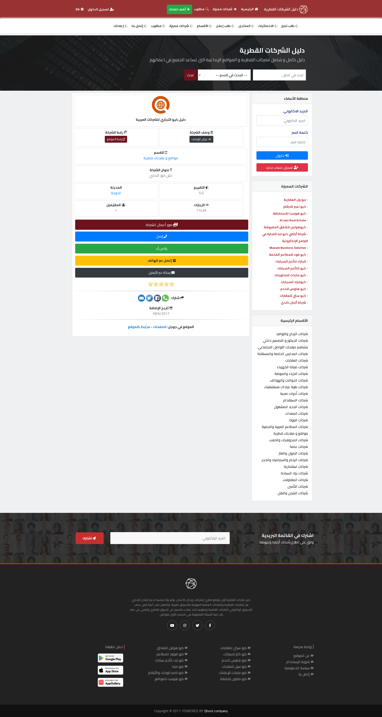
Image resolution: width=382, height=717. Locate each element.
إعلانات (119, 26)
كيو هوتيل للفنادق (171, 648)
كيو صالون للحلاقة (234, 679)
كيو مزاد (178, 666)
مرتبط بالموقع (139, 327)
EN (78, 9)
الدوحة (116, 193)
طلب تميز (288, 26)
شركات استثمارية (296, 466)
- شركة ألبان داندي (294, 302)
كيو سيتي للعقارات (234, 648)
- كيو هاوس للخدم (294, 289)
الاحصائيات (266, 26)
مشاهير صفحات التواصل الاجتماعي (283, 347)
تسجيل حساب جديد (280, 167)
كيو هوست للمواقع (170, 679)
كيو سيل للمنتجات (235, 666)
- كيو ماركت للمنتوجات (291, 275)
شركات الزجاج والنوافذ (292, 333)
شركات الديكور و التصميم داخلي (285, 340)
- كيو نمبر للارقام (295, 206)
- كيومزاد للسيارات (294, 282)
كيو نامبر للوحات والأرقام (166, 672)
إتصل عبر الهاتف (160, 260)
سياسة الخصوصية (298, 668)
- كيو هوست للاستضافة (290, 213)
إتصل (160, 236)
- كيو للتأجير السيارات (292, 268)
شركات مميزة (223, 9)
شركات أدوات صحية (294, 393)
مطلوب (199, 9)
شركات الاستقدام (295, 400)
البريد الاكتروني (295, 111)
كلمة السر (300, 132)
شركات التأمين (298, 486)
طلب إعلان (223, 26)
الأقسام (203, 26)
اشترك (87, 538)
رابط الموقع (114, 139)
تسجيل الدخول (98, 9)
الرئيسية (247, 9)
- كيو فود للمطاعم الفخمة (288, 254)
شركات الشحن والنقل (293, 493)
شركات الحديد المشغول (291, 406)
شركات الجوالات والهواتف (289, 380)
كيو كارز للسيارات (235, 654)
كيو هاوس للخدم (235, 660)
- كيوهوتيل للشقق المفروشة (286, 227)
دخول (280, 155)
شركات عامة (299, 446)
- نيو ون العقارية (296, 200)
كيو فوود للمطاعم (171, 654)
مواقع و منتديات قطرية (290, 433)
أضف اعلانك (178, 9)
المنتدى (244, 26)
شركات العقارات (296, 360)
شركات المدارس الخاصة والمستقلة (282, 353)
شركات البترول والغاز (293, 453)
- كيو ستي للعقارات (294, 296)
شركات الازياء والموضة (291, 373)
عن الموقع (302, 655)
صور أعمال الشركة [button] (159, 224)
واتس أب (162, 248)
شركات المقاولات (295, 479)
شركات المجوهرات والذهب (288, 440)
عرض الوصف (199, 139)
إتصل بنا (138, 26)
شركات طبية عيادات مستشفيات (286, 386)
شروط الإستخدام (298, 662)
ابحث (190, 75)
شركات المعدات (296, 413)
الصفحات (159, 327)
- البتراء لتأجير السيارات (291, 261)
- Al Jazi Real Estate (294, 220)
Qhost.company (216, 710)
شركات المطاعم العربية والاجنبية (285, 426)
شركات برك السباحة (294, 473)
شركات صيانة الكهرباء (292, 367)
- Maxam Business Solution (288, 248)
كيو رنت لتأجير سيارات (170, 660)
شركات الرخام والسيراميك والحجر (285, 459)
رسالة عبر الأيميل (160, 272)
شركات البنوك (298, 420)
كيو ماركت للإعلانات (233, 672)
